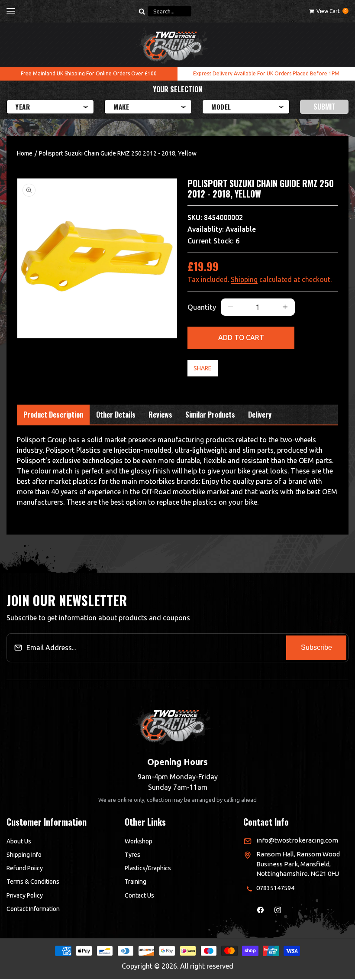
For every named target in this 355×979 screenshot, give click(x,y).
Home (24, 153)
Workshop (138, 841)
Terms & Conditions (32, 881)
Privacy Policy (24, 895)
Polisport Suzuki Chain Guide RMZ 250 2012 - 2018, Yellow (118, 153)
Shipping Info (24, 854)
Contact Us (139, 895)
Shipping (244, 279)
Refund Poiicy (24, 868)
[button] (10, 11)
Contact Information (33, 908)
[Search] (141, 11)
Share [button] (203, 368)
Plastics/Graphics (148, 868)
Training (135, 881)
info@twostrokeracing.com (297, 840)
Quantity (201, 307)
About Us (18, 841)
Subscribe (316, 647)
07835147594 (275, 887)
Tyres (132, 854)
